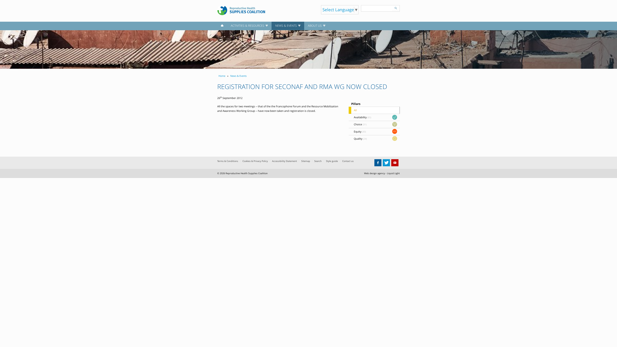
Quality (360, 138)
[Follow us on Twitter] (386, 162)
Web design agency (374, 173)
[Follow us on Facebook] (378, 162)
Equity (360, 131)
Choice (360, 124)
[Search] (396, 7)
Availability (362, 117)
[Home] (222, 26)
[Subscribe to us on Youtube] (394, 162)
